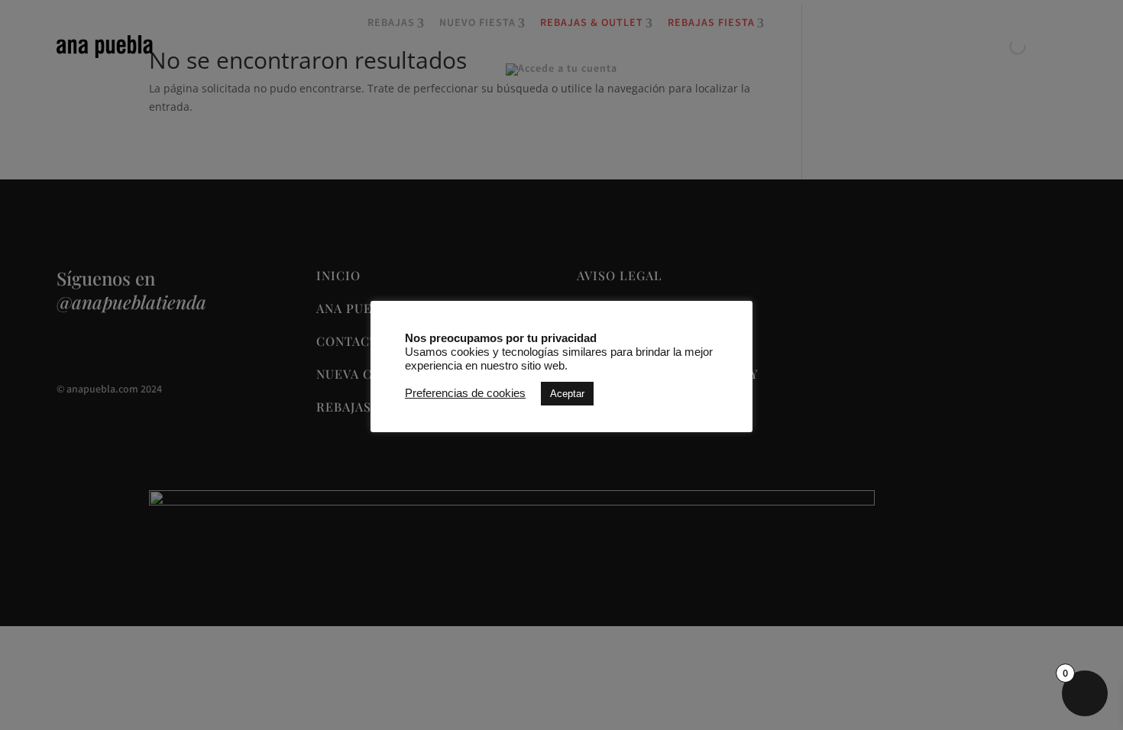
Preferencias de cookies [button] (465, 393)
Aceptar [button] (567, 393)
